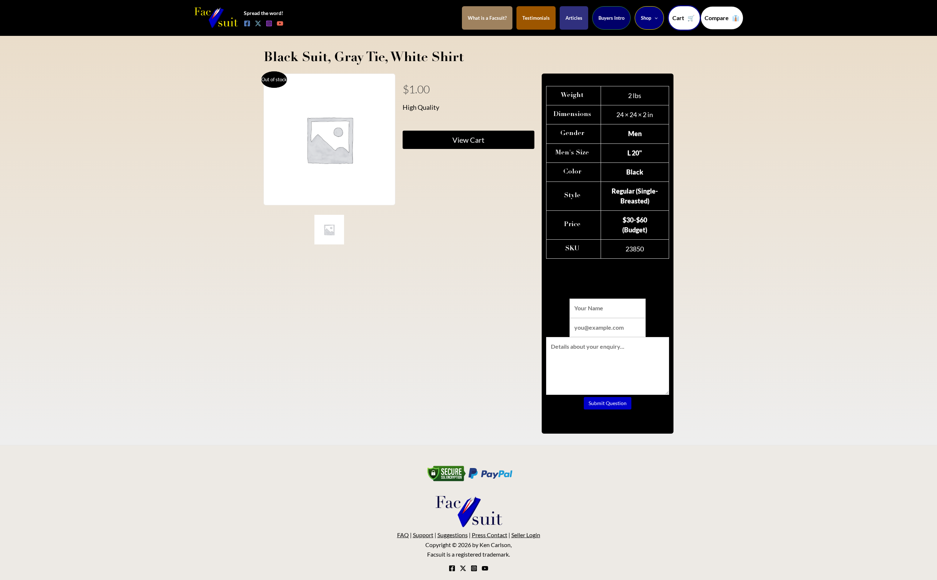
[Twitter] (258, 23)
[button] (722, 18)
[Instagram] (269, 23)
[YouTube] (280, 23)
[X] (463, 568)
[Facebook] (247, 23)
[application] (654, 18)
